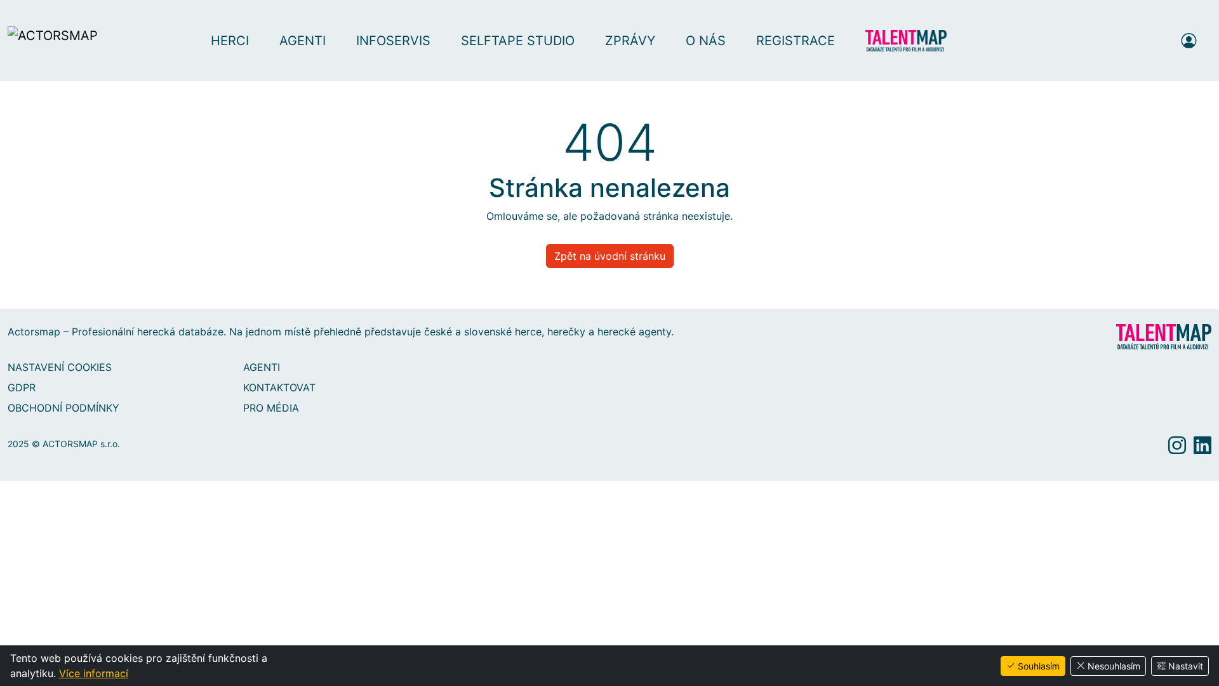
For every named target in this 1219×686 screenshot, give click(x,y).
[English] (1154, 40)
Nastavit (1185, 666)
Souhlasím (1039, 666)
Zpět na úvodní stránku (609, 256)
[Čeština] (1130, 40)
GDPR (22, 387)
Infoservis (393, 40)
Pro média (271, 407)
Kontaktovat (279, 387)
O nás (706, 40)
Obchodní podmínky (63, 407)
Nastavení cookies (60, 367)
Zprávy (630, 40)
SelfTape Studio (518, 40)
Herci (230, 40)
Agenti (302, 40)
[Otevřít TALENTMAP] (912, 40)
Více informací (93, 673)
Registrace (795, 40)
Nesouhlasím (1114, 666)
